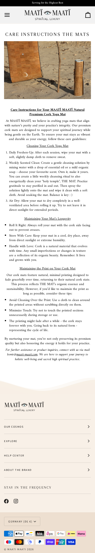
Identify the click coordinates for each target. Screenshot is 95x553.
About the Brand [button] (18, 470)
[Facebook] (6, 501)
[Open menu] (11, 15)
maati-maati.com (26, 354)
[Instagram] (16, 501)
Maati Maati (16, 549)
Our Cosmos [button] (14, 426)
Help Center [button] (14, 455)
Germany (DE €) (20, 521)
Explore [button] (10, 441)
